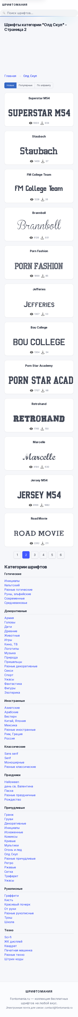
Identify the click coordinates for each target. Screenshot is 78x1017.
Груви (8, 819)
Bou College (39, 327)
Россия (9, 738)
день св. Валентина (18, 786)
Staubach (39, 136)
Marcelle (39, 442)
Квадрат (10, 946)
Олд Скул (11, 854)
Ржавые (10, 867)
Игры (8, 640)
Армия (9, 618)
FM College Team (39, 174)
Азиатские (12, 708)
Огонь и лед (13, 850)
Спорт (8, 675)
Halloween (11, 782)
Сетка (8, 871)
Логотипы (11, 648)
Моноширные (14, 762)
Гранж (9, 814)
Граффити (11, 895)
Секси (8, 670)
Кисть (8, 900)
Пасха (8, 791)
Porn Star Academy (39, 365)
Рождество (12, 799)
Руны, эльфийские (17, 594)
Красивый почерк (17, 904)
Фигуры (9, 688)
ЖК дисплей (13, 941)
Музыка (10, 653)
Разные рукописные (19, 913)
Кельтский (12, 585)
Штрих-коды (13, 959)
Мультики (11, 845)
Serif (7, 758)
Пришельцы (13, 662)
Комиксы (10, 836)
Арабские (11, 712)
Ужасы (9, 679)
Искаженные (13, 832)
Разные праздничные (20, 795)
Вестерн (10, 716)
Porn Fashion (39, 251)
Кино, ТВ (11, 644)
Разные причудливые (20, 858)
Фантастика (13, 684)
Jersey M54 (39, 480)
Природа (11, 657)
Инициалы (12, 581)
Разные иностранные (20, 729)
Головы (9, 622)
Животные (12, 635)
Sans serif (11, 753)
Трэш (8, 917)
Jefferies (39, 289)
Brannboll (39, 213)
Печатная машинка (18, 950)
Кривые (10, 841)
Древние (10, 631)
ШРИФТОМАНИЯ (14, 4)
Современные (14, 598)
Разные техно (14, 954)
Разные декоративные (20, 666)
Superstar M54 (39, 98)
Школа (9, 922)
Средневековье (15, 603)
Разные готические (18, 589)
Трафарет (11, 876)
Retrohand (39, 404)
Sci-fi (7, 937)
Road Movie (39, 518)
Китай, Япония (15, 721)
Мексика (10, 725)
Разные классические (20, 767)
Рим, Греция (13, 734)
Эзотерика (12, 692)
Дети (8, 627)
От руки (10, 909)
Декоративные (15, 823)
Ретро (8, 863)
